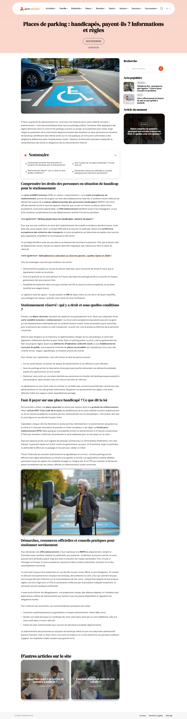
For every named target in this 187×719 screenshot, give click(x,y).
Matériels (141, 82)
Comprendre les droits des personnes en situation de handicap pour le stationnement (46, 163)
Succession (93, 41)
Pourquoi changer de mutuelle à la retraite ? (95, 680)
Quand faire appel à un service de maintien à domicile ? (45, 680)
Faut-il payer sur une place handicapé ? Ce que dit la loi (94, 164)
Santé (95, 674)
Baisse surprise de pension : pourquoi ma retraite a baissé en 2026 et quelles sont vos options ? (144, 131)
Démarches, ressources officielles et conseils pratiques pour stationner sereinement (93, 171)
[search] (161, 8)
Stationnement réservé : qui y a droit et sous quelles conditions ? (46, 171)
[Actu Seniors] (29, 8)
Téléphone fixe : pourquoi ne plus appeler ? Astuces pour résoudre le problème (149, 88)
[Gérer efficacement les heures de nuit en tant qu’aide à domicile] (129, 99)
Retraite (144, 124)
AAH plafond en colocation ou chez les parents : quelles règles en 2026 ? (75, 255)
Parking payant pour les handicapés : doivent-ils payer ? (66, 219)
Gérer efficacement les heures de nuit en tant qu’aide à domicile (150, 100)
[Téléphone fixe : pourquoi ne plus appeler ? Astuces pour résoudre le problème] (129, 86)
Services (45, 674)
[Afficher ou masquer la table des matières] (82, 155)
